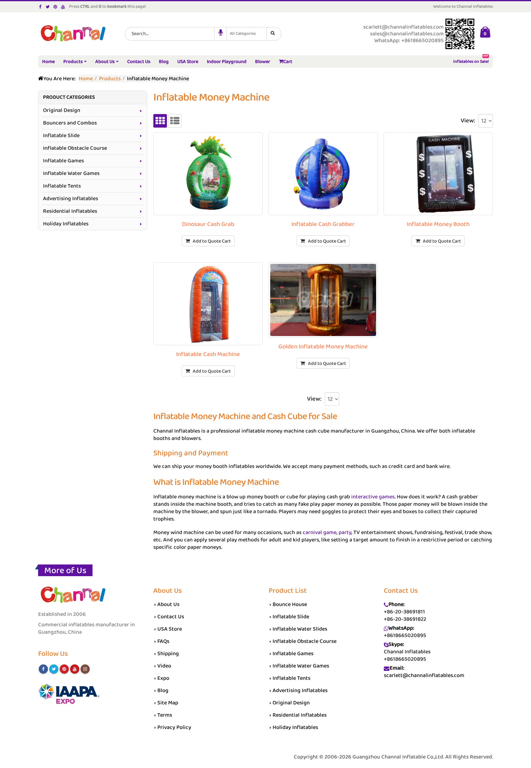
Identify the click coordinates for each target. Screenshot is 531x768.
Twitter (53, 669)
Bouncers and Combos (70, 123)
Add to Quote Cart (212, 241)
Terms (164, 715)
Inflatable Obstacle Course (75, 148)
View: (468, 120)
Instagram (85, 669)
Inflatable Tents (62, 186)
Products (73, 61)
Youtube (74, 669)
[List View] (175, 121)
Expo (163, 678)
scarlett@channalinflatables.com (424, 675)
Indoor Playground (226, 61)
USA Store (187, 61)
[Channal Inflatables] (72, 34)
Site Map (167, 703)
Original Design (61, 110)
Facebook (43, 669)
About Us (105, 61)
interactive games (373, 497)
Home (48, 61)
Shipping (168, 654)
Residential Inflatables (70, 211)
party (345, 532)
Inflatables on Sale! (471, 60)
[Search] (274, 33)
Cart (287, 61)
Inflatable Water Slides (300, 629)
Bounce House (290, 604)
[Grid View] (160, 121)
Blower (262, 61)
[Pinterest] (55, 6)
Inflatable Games (63, 161)
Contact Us (138, 61)
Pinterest (64, 669)
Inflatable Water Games (71, 173)
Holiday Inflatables (65, 224)
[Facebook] (40, 6)
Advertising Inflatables (70, 199)
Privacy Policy (174, 727)
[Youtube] (63, 6)
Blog (164, 61)
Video (164, 666)
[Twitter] (48, 6)
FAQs (163, 641)
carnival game (319, 532)
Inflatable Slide (61, 136)
